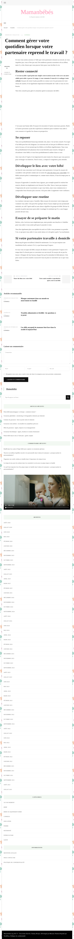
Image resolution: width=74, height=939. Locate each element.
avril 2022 (7, 747)
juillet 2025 (8, 574)
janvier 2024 (8, 649)
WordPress (7, 936)
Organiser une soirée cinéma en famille (15, 459)
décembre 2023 (9, 653)
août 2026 (7, 522)
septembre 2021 (9, 780)
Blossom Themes (54, 933)
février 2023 (8, 700)
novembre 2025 (9, 555)
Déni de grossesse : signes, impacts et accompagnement (19, 427)
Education (7, 821)
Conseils (27, 34)
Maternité (7, 830)
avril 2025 (7, 578)
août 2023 (7, 672)
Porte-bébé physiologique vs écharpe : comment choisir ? (20, 412)
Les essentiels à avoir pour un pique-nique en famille (40, 463)
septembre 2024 (9, 611)
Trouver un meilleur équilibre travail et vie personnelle (19, 453)
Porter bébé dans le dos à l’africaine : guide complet (18, 435)
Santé (6, 840)
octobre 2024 (8, 607)
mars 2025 (7, 583)
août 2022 (7, 728)
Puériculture (8, 835)
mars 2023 (7, 696)
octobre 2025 (8, 560)
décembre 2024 (9, 597)
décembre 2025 (9, 550)
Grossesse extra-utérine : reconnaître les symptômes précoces (21, 423)
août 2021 (7, 784)
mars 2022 (7, 752)
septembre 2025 (9, 564)
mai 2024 (6, 630)
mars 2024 (7, 639)
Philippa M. (7, 67)
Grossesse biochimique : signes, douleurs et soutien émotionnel (21, 431)
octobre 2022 (8, 719)
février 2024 (8, 644)
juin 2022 (7, 738)
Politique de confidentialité (14, 862)
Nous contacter (9, 857)
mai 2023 (6, 686)
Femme (6, 826)
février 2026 (8, 541)
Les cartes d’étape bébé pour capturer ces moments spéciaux (27, 449)
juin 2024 (7, 625)
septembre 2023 (9, 667)
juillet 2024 (8, 621)
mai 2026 (6, 536)
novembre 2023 (9, 658)
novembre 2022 (9, 714)
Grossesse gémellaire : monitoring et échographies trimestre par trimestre (24, 416)
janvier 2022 (8, 761)
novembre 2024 (9, 602)
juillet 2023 (8, 677)
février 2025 (8, 588)
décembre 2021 (9, 766)
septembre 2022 (9, 724)
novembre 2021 (9, 770)
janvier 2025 (8, 593)
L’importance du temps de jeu (37, 459)
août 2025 (7, 569)
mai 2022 (6, 742)
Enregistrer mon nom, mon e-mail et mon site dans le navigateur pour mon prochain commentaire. (33, 374)
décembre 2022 (9, 710)
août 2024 (7, 616)
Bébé (5, 807)
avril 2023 (7, 691)
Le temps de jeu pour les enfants (13, 463)
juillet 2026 (8, 527)
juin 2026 (7, 532)
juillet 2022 (8, 733)
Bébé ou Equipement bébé (13, 812)
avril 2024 (7, 635)
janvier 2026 (8, 546)
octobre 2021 (8, 775)
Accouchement (9, 802)
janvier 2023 (8, 705)
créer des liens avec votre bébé (57, 173)
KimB (5, 449)
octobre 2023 (8, 663)
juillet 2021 (8, 789)
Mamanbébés (37, 12)
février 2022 (8, 756)
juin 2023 (7, 681)
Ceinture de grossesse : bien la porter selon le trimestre (19, 419)
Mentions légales (10, 853)
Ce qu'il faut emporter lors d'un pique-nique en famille (19, 467)
